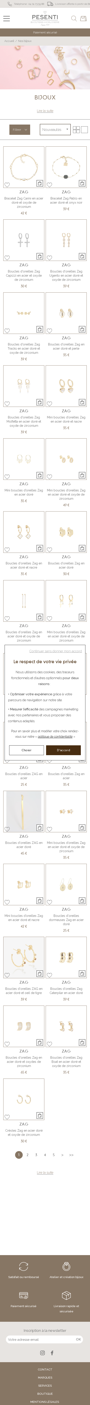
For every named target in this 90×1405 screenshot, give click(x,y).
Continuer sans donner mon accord (55, 651)
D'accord (63, 750)
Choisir (26, 750)
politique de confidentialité (55, 736)
